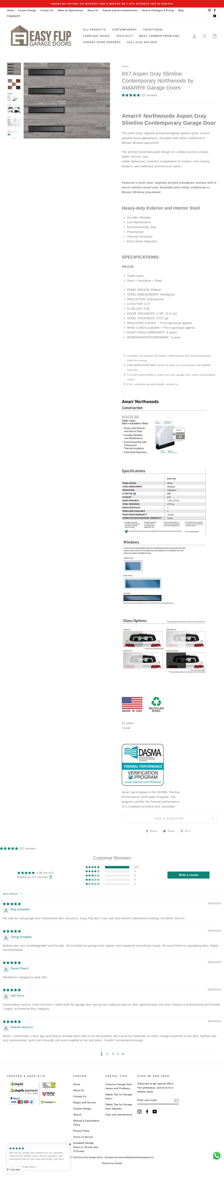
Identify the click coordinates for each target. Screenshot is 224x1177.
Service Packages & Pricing (158, 10)
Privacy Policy (81, 1130)
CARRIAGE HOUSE (96, 36)
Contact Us (46, 10)
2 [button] (107, 1054)
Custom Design (27, 10)
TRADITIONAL (153, 29)
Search (77, 1114)
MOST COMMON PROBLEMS (159, 36)
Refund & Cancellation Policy (86, 1122)
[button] (131, 95)
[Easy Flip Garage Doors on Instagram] (139, 1111)
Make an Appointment (70, 10)
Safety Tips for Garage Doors (118, 1096)
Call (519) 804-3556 (142, 42)
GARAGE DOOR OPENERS (102, 42)
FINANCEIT (14, 16)
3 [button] (113, 1054)
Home (10, 10)
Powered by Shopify (112, 1163)
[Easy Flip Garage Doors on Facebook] (147, 1111)
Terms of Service (83, 1137)
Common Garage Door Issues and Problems (118, 1086)
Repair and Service (84, 1102)
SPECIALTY (124, 36)
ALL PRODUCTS (94, 29)
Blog (181, 10)
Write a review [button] (188, 874)
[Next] (14, 137)
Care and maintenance (118, 1114)
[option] (112, 4)
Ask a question (169, 818)
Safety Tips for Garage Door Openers (118, 1106)
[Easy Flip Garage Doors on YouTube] (155, 1111)
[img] (12, 904)
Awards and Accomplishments (120, 10)
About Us (93, 10)
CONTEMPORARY (124, 29)
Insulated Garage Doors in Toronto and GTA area (85, 1146)
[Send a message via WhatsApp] (216, 1155)
